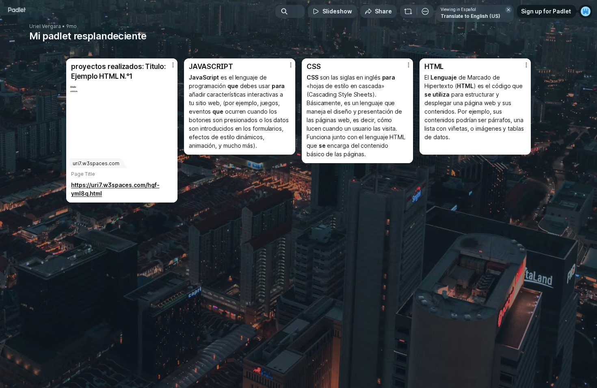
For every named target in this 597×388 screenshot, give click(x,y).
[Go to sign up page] (585, 11)
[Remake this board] (408, 11)
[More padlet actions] (425, 11)
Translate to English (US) (470, 16)
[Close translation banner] (508, 9)
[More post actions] (173, 65)
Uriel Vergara (45, 26)
